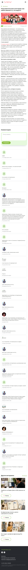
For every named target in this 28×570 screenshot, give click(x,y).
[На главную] (7, 2)
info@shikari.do (6, 549)
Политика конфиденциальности (8, 559)
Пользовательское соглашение (8, 558)
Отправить (6, 142)
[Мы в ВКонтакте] (2, 552)
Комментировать (8, 26)
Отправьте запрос (5, 44)
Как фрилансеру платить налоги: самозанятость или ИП (9, 512)
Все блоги (5, 6)
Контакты (3, 556)
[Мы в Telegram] (4, 552)
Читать (7, 495)
